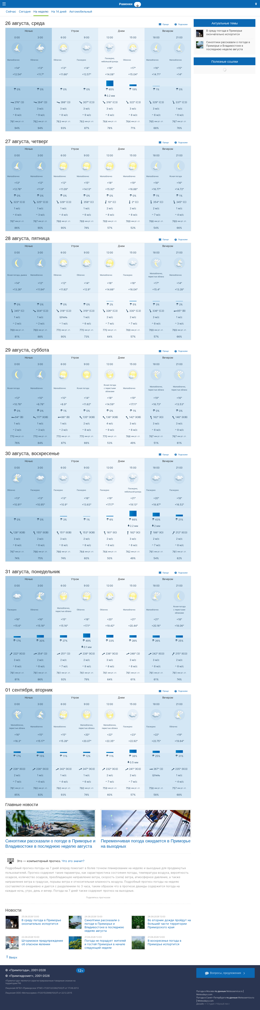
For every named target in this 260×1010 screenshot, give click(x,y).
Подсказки (182, 24)
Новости (13, 910)
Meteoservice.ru (234, 991)
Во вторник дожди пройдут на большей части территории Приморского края (169, 923)
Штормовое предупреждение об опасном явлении (42, 942)
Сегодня (25, 11)
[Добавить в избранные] (137, 4)
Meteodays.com (204, 994)
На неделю (40, 11)
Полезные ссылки (224, 61)
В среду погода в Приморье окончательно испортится (41, 921)
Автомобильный (80, 11)
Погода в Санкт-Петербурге (211, 997)
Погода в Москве (205, 991)
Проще (165, 24)
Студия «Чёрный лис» (218, 1003)
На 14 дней (59, 11)
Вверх (13, 957)
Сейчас (11, 11)
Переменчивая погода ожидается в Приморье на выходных (145, 843)
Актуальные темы (225, 23)
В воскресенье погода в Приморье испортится (164, 942)
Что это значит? (73, 861)
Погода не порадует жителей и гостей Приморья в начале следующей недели (105, 944)
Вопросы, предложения (225, 973)
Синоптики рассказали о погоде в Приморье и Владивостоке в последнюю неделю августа (50, 843)
